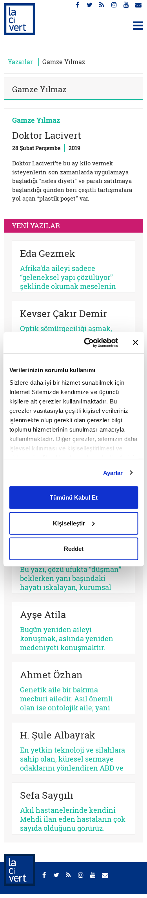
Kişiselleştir (69, 523)
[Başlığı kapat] (135, 342)
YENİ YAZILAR (36, 225)
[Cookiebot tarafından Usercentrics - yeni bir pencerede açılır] (87, 342)
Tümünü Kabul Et (74, 497)
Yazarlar (20, 61)
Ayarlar (113, 472)
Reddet (73, 548)
